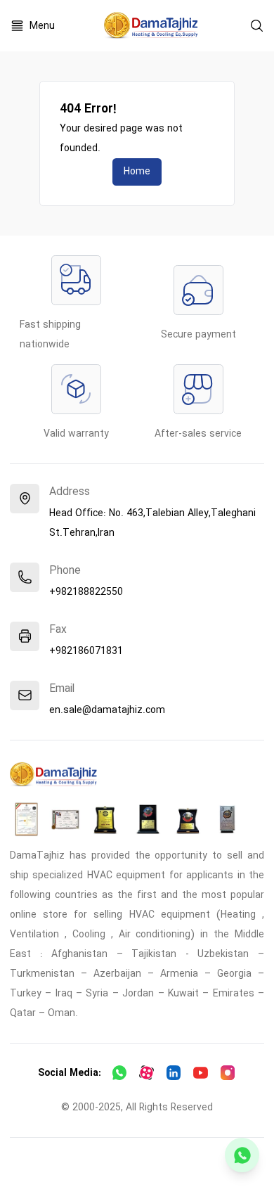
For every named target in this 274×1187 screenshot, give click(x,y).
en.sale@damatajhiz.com (107, 710)
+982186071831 (86, 651)
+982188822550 (86, 592)
